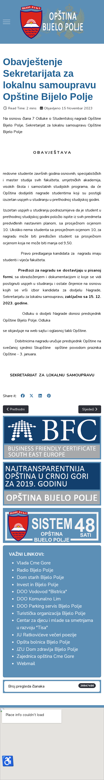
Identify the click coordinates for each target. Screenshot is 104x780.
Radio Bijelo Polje (35, 570)
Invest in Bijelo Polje (37, 585)
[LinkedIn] (40, 396)
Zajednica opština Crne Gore (45, 656)
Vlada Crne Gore (34, 563)
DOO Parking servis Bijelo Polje (49, 606)
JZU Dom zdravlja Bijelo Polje (47, 649)
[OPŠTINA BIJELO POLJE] (52, 22)
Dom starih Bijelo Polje (40, 577)
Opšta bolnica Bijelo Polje (43, 642)
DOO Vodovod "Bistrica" (42, 592)
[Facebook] (22, 396)
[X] (31, 396)
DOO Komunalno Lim (39, 599)
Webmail (26, 664)
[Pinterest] (48, 396)
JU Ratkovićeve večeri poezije (46, 635)
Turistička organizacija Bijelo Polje (51, 613)
